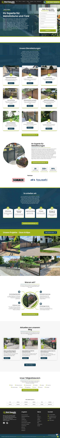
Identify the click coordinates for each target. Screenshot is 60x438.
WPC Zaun (23, 427)
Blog (35, 1)
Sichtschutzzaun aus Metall (26, 422)
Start (17, 1)
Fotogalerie (31, 1)
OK (57, 436)
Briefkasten (23, 430)
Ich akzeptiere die (47, 27)
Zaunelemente (24, 425)
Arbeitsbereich (39, 1)
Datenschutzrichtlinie (18, 436)
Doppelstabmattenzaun (25, 416)
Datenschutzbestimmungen (39, 436)
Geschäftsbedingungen (48, 436)
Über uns (20, 1)
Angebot (23, 1)
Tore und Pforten (24, 421)
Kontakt (38, 425)
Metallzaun (23, 417)
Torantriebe (23, 428)
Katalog (28, 1)
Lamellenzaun (24, 419)
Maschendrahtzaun (25, 414)
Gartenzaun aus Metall (25, 424)
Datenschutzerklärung (50, 27)
